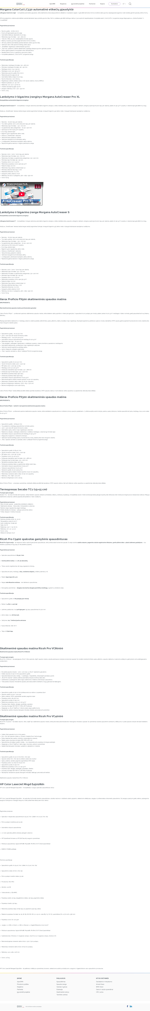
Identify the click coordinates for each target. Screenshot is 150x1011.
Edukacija (60, 989)
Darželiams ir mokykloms (104, 981)
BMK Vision (99, 987)
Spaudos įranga (61, 984)
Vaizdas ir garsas (62, 987)
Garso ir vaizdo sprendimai (104, 989)
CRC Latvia (99, 992)
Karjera (102, 4)
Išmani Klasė (100, 984)
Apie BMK (52, 4)
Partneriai (92, 4)
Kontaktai (114, 4)
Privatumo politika (23, 984)
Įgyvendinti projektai (77, 4)
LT (123, 4)
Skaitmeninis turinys (63, 992)
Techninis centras (62, 995)
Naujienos (63, 4)
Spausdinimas (61, 981)
